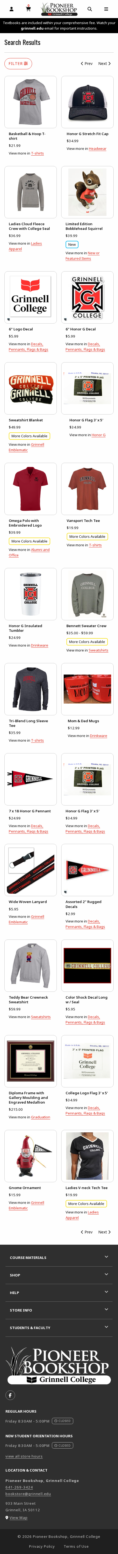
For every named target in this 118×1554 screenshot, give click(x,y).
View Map (19, 1517)
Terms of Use (76, 1546)
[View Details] (30, 102)
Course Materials (28, 1257)
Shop (15, 1275)
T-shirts (37, 153)
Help (14, 1292)
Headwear (97, 148)
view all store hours (24, 1456)
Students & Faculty (30, 1327)
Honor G (99, 434)
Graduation (40, 1117)
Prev (87, 63)
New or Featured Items (83, 255)
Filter (16, 63)
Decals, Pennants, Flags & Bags (85, 924)
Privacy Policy (42, 1546)
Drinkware (39, 645)
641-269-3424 (19, 1487)
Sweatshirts (98, 650)
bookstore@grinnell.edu (28, 1493)
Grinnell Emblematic (26, 919)
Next (103, 63)
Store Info (21, 1310)
